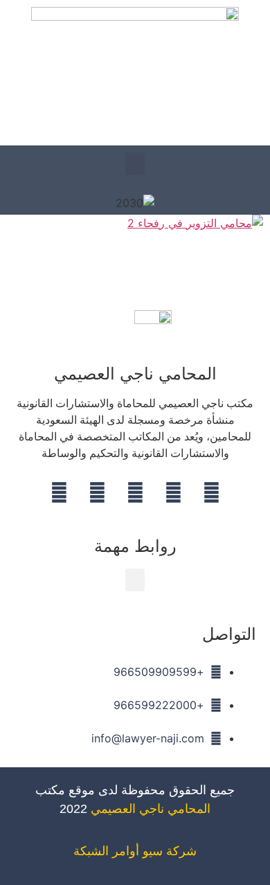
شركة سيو (170, 851)
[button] (135, 163)
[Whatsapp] (97, 493)
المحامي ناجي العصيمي (150, 809)
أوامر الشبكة (106, 851)
